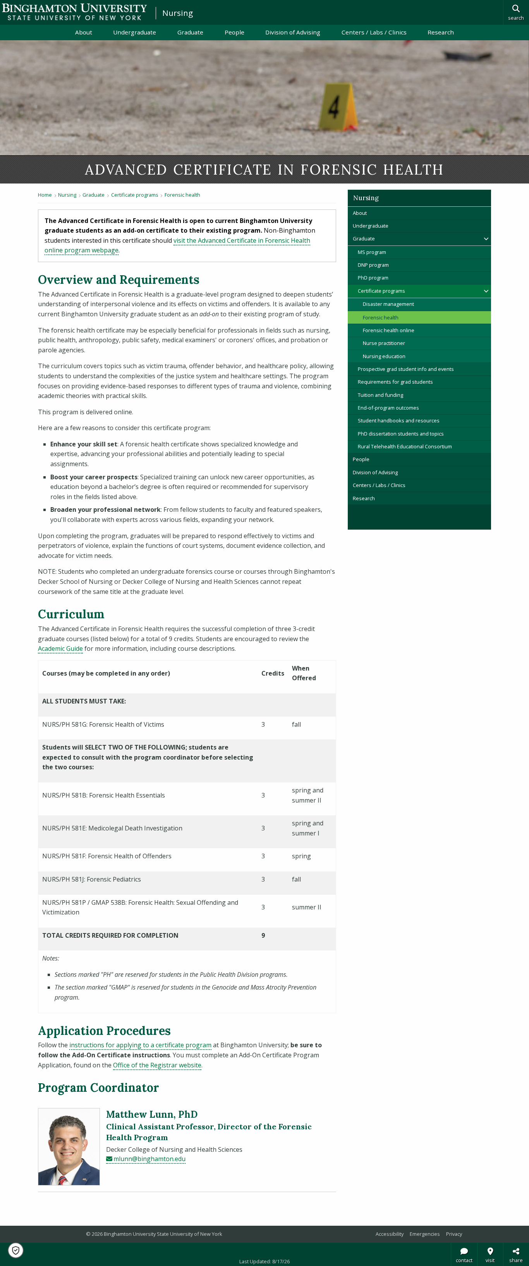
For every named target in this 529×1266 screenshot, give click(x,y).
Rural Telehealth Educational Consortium (405, 446)
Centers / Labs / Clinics (374, 32)
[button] (16, 1250)
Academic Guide (60, 648)
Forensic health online (388, 330)
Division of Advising (292, 32)
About (83, 32)
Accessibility (390, 1233)
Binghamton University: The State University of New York (74, 12)
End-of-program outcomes (388, 407)
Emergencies (425, 1233)
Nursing (177, 12)
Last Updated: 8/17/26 (264, 1261)
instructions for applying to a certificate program (140, 1045)
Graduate (190, 32)
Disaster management (388, 303)
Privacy (454, 1233)
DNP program (373, 264)
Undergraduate (134, 32)
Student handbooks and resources (399, 420)
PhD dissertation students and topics (401, 433)
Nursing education (384, 356)
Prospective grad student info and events (406, 368)
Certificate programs (134, 194)
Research (441, 32)
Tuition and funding (380, 394)
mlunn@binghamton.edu (149, 1158)
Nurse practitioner (384, 343)
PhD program (373, 277)
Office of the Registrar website (157, 1065)
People (234, 32)
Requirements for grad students (395, 381)
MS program (372, 252)
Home (45, 194)
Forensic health (182, 194)
